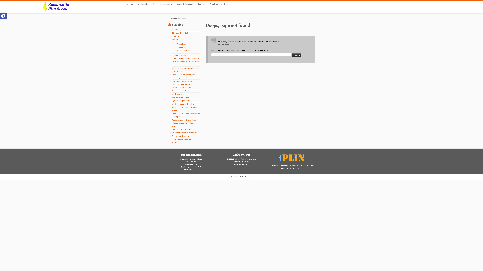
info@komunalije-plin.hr (194, 167)
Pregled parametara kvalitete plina (184, 133)
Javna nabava (166, 4)
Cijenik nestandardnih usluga (182, 91)
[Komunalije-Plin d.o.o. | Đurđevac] (55, 6)
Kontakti (201, 4)
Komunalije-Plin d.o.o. (243, 176)
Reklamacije (181, 47)
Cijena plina (176, 36)
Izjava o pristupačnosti (180, 101)
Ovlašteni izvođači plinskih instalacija (185, 62)
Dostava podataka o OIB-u (181, 129)
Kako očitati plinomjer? (180, 97)
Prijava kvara (181, 44)
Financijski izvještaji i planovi (182, 81)
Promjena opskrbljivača (219, 4)
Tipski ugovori (177, 94)
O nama (129, 4)
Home (170, 18)
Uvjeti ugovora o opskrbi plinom (183, 104)
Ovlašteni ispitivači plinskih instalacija (185, 68)
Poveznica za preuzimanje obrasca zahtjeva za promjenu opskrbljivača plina (184, 123)
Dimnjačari (176, 65)
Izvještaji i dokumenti (185, 4)
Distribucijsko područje (146, 4)
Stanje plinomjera (183, 50)
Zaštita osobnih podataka (181, 88)
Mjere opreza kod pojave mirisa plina (185, 58)
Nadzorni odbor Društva (181, 84)
